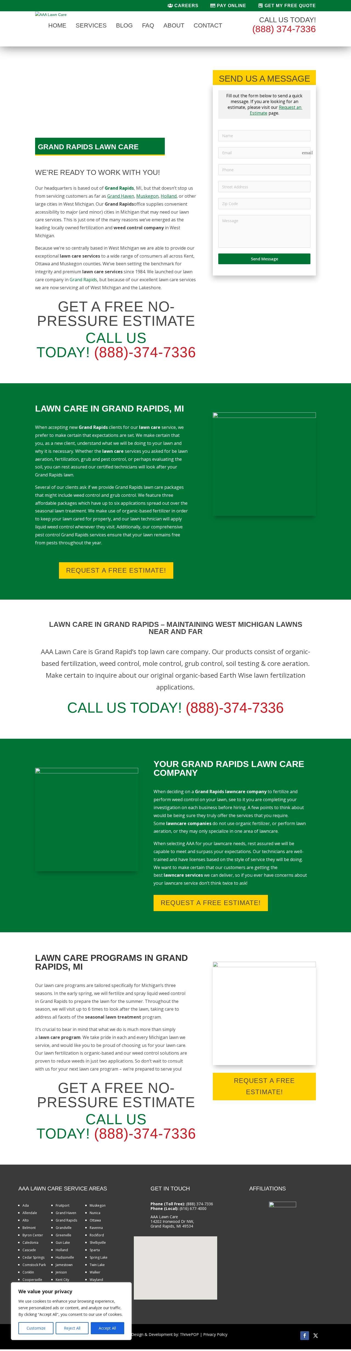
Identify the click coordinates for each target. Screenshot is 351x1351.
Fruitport (62, 1205)
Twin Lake (97, 1264)
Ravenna (96, 1227)
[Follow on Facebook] (304, 1335)
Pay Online (231, 5)
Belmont (29, 1227)
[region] (71, 1311)
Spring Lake (98, 1257)
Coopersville (32, 1279)
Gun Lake (63, 1242)
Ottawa (95, 1220)
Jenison (61, 1272)
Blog (124, 26)
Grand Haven (66, 1213)
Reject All (72, 1328)
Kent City (62, 1279)
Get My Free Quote (289, 5)
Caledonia (30, 1242)
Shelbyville (98, 1242)
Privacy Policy (215, 1334)
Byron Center (32, 1235)
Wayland (96, 1279)
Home (57, 26)
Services (91, 26)
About (173, 26)
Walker (95, 1272)
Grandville (64, 1227)
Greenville (63, 1235)
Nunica (95, 1213)
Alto (25, 1220)
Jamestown (64, 1264)
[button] (177, 1262)
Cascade (29, 1250)
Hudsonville (65, 1257)
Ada (25, 1205)
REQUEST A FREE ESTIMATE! (116, 570)
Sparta (95, 1250)
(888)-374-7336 (145, 352)
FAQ (148, 26)
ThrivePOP (189, 1334)
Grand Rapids (83, 280)
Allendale (29, 1213)
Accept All (107, 1328)
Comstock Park (34, 1264)
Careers (186, 5)
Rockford (97, 1235)
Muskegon (98, 1205)
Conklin (28, 1272)
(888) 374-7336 (284, 29)
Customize (36, 1328)
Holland (62, 1250)
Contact (208, 26)
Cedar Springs (33, 1257)
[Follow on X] (315, 1335)
